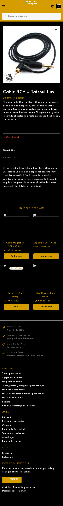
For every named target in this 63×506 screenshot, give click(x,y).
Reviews (9, 158)
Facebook (7, 453)
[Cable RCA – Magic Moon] (46, 277)
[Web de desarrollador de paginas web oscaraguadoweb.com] (31, 497)
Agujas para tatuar (12, 378)
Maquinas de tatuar (12, 382)
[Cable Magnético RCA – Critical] (16, 226)
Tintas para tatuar (11, 374)
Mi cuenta (7, 417)
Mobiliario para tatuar (13, 390)
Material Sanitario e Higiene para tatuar (23, 394)
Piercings (6, 402)
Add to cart (16, 256)
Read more (16, 307)
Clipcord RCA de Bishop (15, 295)
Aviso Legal (8, 437)
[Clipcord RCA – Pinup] (46, 226)
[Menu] (6, 6)
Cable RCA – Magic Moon (45, 295)
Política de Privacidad (13, 429)
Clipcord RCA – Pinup (45, 243)
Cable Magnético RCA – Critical (15, 245)
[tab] (31, 150)
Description (9, 150)
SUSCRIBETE (11, 480)
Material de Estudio (12, 398)
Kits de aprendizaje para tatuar (18, 406)
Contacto (7, 425)
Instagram (7, 457)
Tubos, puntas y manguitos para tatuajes (23, 386)
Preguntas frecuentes (13, 421)
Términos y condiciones (13, 434)
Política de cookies (11, 442)
